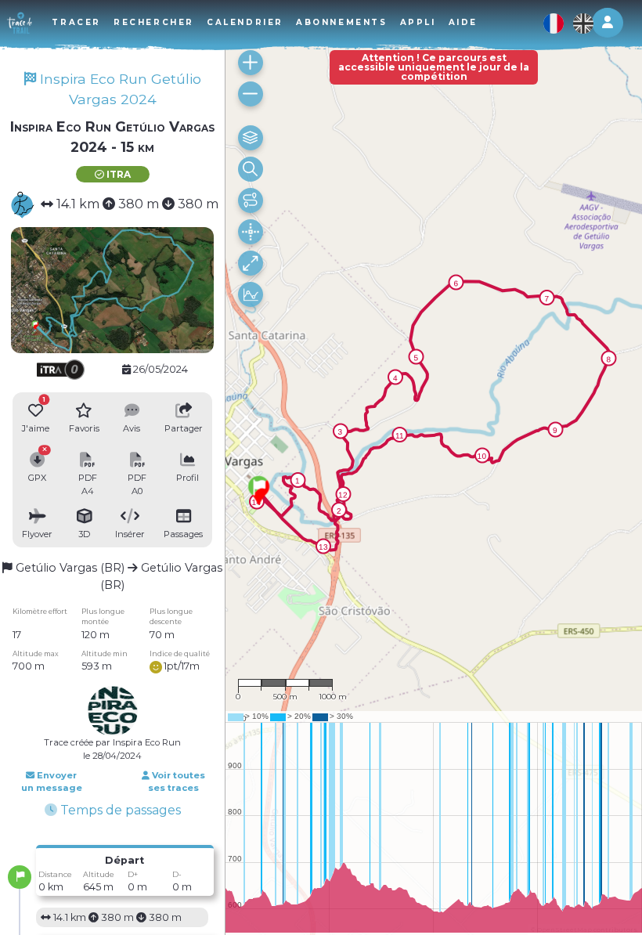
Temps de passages (119, 810)
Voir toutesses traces (176, 782)
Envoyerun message (51, 782)
